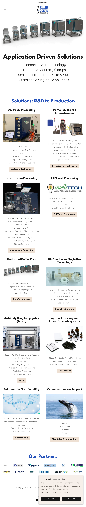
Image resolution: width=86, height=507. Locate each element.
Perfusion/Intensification (64, 166)
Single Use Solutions (65, 309)
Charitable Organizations (64, 439)
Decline (50, 499)
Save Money (64, 371)
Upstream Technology (21, 169)
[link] (43, 9)
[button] (9, 10)
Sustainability (21, 438)
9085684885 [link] (43, 2)
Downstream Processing (21, 250)
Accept (71, 499)
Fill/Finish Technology (64, 214)
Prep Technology (21, 299)
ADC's (21, 381)
